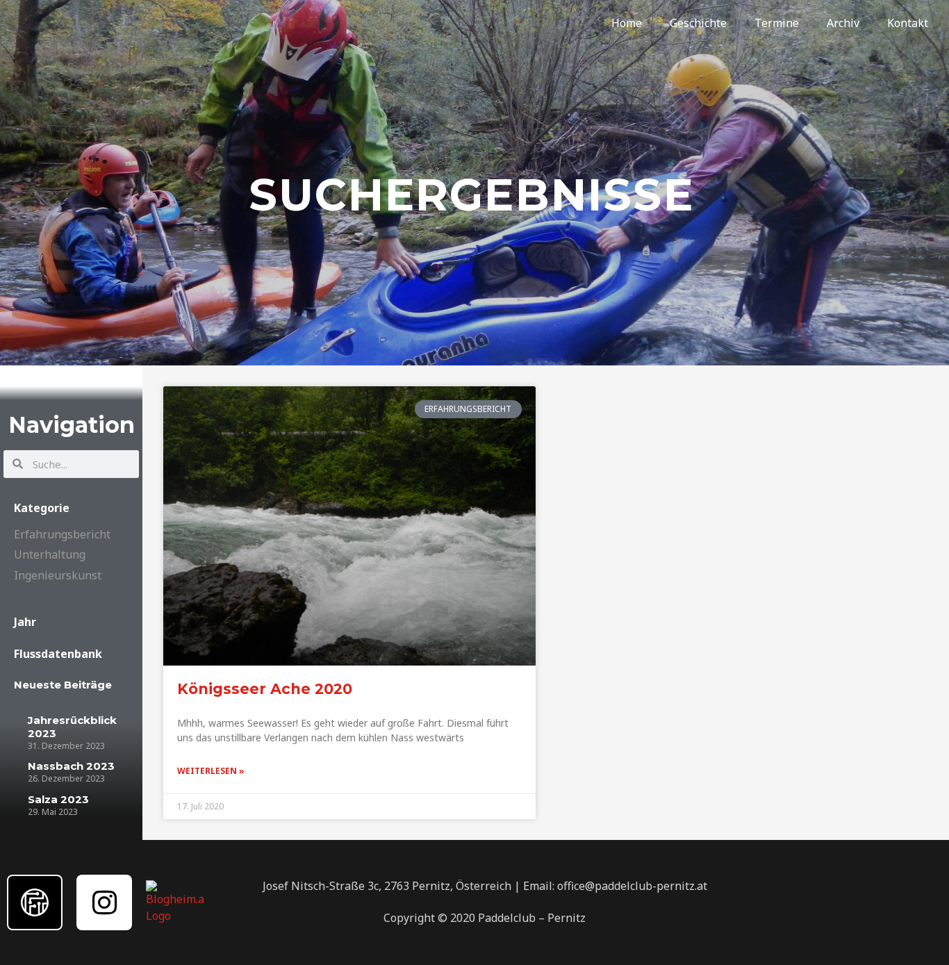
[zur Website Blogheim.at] (175, 901)
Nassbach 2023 (71, 766)
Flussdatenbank (58, 653)
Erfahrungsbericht (62, 534)
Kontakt (907, 23)
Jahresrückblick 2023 (72, 727)
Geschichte (698, 23)
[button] (71, 508)
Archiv (843, 23)
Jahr (25, 621)
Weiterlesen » (211, 771)
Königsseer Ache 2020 (264, 689)
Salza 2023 (58, 799)
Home (626, 23)
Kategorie (41, 508)
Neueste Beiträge (63, 684)
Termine (776, 23)
